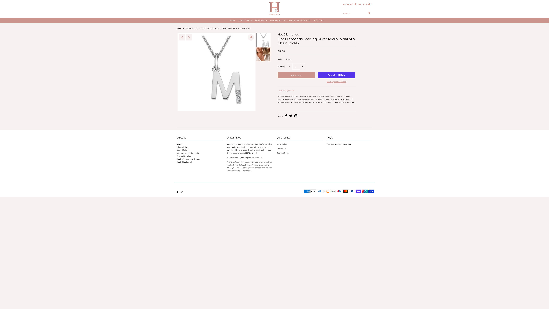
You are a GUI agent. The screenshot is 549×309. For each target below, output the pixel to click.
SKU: (280, 59)
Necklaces (188, 28)
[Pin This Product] (295, 116)
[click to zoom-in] (251, 37)
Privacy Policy (182, 147)
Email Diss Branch (184, 162)
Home (232, 20)
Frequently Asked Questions (339, 144)
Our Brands (276, 20)
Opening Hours (283, 153)
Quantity (281, 66)
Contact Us (281, 148)
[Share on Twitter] (290, 116)
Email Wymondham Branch (188, 159)
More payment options (336, 82)
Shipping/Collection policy (188, 153)
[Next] (189, 37)
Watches (259, 20)
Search (180, 144)
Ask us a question (286, 90)
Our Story (318, 20)
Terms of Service (184, 156)
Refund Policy (182, 150)
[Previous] (182, 37)
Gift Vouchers (282, 144)
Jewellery (244, 20)
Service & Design (298, 20)
